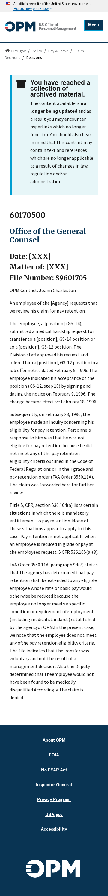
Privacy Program (54, 799)
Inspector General (54, 784)
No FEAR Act (54, 769)
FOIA (54, 754)
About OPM (54, 740)
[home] (40, 31)
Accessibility (54, 829)
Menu (93, 25)
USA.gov (54, 814)
